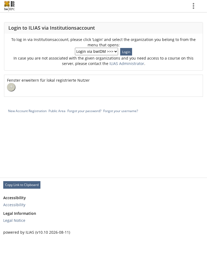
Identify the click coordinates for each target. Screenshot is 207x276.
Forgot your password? (84, 111)
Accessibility (14, 204)
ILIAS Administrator (126, 63)
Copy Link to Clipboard (22, 184)
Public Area (57, 111)
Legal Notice (14, 220)
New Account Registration (27, 111)
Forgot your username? (120, 111)
